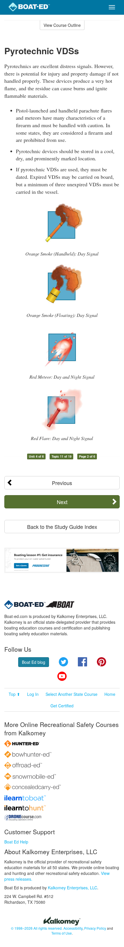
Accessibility (72, 928)
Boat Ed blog (33, 662)
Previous (62, 482)
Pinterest (101, 661)
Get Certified (62, 706)
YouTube (62, 676)
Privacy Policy (95, 928)
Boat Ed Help (16, 842)
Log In (33, 694)
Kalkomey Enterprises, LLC (72, 887)
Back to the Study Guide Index (62, 526)
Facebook (82, 661)
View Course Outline (62, 25)
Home (109, 694)
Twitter (63, 661)
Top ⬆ (14, 694)
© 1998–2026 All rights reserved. (37, 928)
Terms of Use (61, 933)
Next (62, 502)
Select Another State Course (71, 694)
